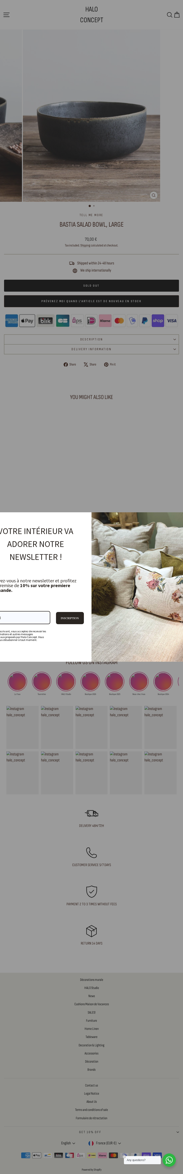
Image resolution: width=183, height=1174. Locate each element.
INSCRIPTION (70, 618)
